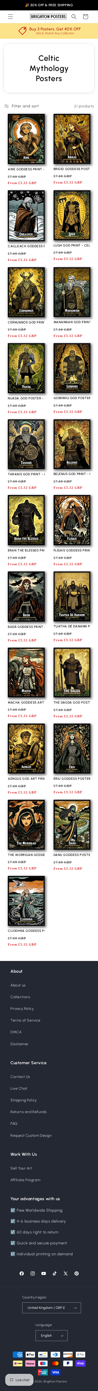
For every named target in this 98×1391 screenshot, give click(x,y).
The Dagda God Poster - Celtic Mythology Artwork (72, 702)
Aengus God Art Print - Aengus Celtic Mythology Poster (26, 779)
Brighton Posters (55, 1381)
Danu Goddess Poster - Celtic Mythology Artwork (72, 855)
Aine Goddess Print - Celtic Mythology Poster (26, 169)
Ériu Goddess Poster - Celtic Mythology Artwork (72, 779)
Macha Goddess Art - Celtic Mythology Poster (26, 702)
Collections (20, 997)
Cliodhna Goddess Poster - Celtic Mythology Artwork (26, 931)
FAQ (14, 1123)
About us (18, 985)
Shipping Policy (23, 1100)
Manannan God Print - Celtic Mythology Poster (72, 322)
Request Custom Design (31, 1135)
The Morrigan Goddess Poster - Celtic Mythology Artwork (26, 855)
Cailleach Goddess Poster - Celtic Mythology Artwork (26, 246)
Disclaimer (19, 1044)
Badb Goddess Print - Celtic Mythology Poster (26, 627)
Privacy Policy (22, 1008)
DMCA (15, 1032)
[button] (10, 16)
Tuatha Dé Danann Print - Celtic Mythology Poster (72, 626)
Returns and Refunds (28, 1112)
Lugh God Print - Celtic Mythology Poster (72, 245)
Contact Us (20, 1077)
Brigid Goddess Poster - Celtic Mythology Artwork (72, 169)
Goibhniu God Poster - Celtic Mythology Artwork (72, 398)
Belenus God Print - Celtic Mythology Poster (72, 474)
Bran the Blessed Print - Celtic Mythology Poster (26, 550)
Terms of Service (25, 1020)
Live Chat (18, 1088)
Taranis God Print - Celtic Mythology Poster (26, 474)
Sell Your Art (21, 1168)
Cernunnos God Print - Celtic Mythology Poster (26, 322)
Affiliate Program (25, 1180)
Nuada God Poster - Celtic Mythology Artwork (26, 398)
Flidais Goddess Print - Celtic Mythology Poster (72, 550)
